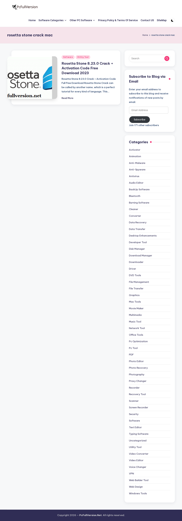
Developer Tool (138, 242)
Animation (135, 156)
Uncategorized (137, 440)
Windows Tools (138, 493)
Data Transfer (137, 229)
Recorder (134, 387)
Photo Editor (136, 361)
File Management (139, 282)
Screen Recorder (138, 407)
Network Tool (137, 328)
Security (133, 414)
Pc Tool (133, 348)
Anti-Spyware (137, 169)
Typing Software (138, 433)
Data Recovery (137, 222)
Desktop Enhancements (143, 235)
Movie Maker (136, 308)
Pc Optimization (138, 341)
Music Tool (135, 321)
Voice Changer (137, 467)
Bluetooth (134, 196)
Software (68, 57)
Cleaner (133, 209)
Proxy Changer (137, 381)
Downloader (136, 262)
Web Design (136, 486)
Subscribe (139, 119)
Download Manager (140, 255)
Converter (135, 215)
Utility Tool (83, 57)
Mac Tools (135, 301)
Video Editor (136, 460)
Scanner (134, 400)
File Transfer (136, 288)
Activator (134, 149)
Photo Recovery (138, 367)
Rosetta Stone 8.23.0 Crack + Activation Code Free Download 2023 (87, 68)
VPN (131, 473)
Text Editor (135, 427)
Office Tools (136, 334)
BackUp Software (139, 189)
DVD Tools (135, 275)
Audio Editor (136, 182)
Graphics (134, 295)
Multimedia (135, 314)
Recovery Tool (137, 394)
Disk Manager (137, 248)
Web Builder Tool (138, 480)
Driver (132, 268)
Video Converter (138, 453)
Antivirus (134, 176)
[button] (166, 58)
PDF (131, 354)
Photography (136, 374)
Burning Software (139, 202)
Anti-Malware (137, 163)
